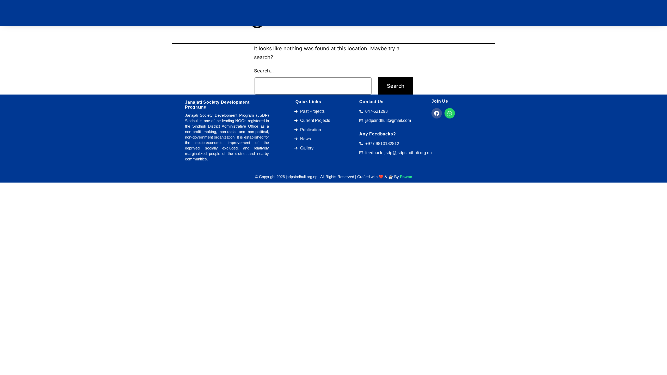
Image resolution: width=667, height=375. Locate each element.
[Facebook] (436, 113)
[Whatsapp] (449, 113)
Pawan (406, 176)
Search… (264, 70)
